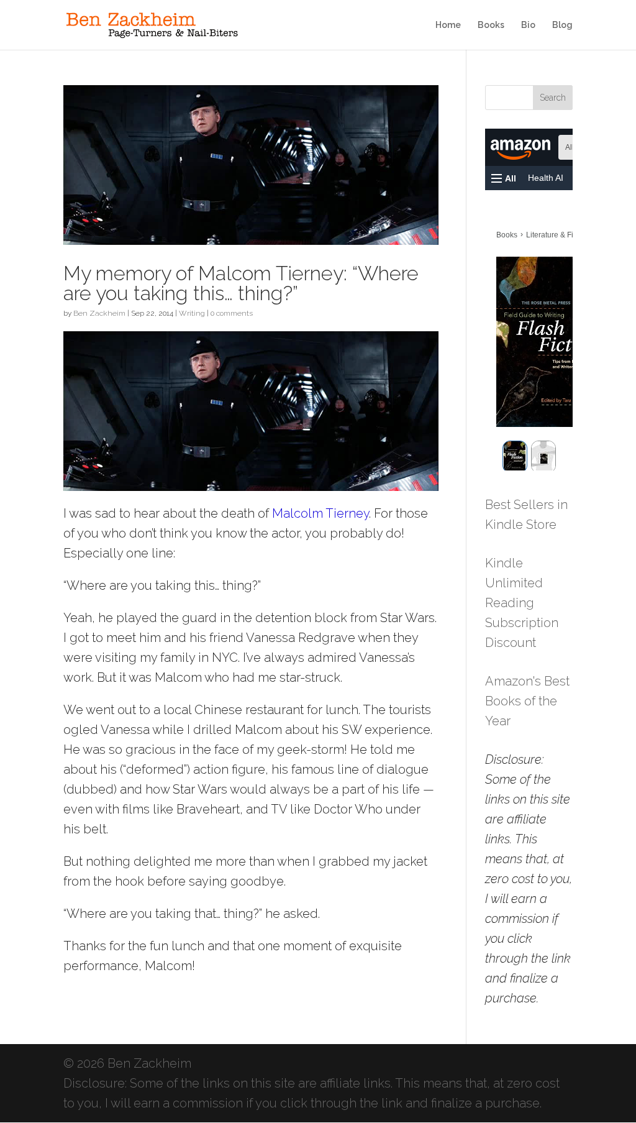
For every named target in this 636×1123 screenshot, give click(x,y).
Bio (528, 25)
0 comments (232, 313)
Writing (192, 313)
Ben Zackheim (99, 313)
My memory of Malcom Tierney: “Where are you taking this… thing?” (241, 283)
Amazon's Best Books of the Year (527, 701)
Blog (562, 25)
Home (448, 25)
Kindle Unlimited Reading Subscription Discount (521, 603)
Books (491, 25)
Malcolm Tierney (320, 513)
